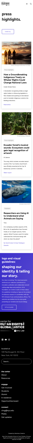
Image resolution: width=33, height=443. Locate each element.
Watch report (7, 172)
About (4, 375)
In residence (6, 398)
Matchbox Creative (20, 433)
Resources (5, 378)
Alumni (4, 394)
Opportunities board (9, 401)
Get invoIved (6, 388)
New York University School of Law (11, 436)
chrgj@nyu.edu (7, 410)
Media (3, 414)
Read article (7, 104)
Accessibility (21, 438)
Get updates (6, 417)
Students (5, 391)
